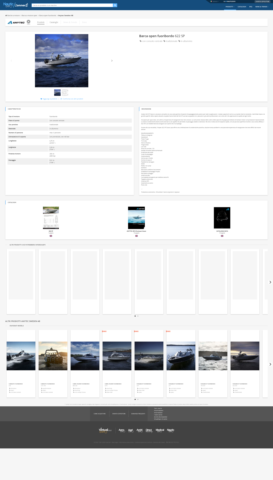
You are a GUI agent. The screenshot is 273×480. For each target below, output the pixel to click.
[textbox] (72, 5)
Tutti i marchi (158, 408)
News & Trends (261, 7)
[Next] (111, 61)
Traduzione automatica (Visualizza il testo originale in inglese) (160, 192)
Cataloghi (242, 7)
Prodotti (229, 7)
